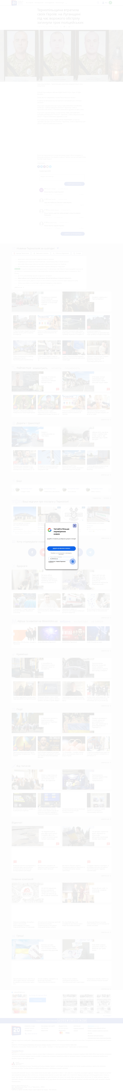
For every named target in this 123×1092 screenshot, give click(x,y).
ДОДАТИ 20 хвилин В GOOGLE (61, 548)
